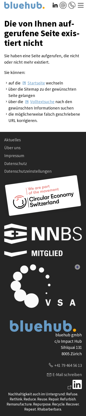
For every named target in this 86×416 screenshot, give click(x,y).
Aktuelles (12, 139)
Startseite (36, 83)
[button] (55, 5)
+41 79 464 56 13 (68, 365)
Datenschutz (15, 163)
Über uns (12, 147)
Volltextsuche (42, 101)
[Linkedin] (74, 387)
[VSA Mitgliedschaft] (43, 288)
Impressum (14, 155)
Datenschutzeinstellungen (28, 171)
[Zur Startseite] (24, 5)
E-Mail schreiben (67, 374)
